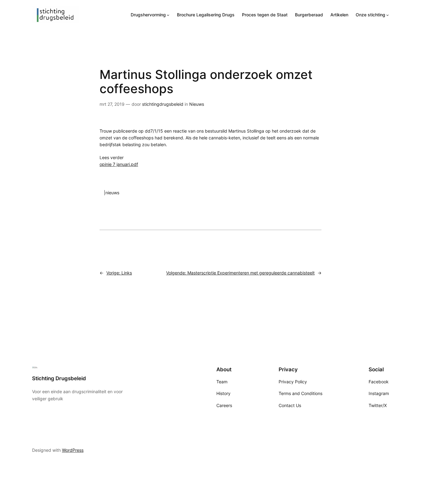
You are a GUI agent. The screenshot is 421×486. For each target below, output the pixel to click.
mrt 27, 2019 (112, 104)
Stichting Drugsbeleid (59, 378)
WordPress (73, 450)
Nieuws (196, 104)
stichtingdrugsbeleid (162, 104)
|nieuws (111, 192)
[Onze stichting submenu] (387, 15)
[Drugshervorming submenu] (168, 15)
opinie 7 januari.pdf (119, 164)
